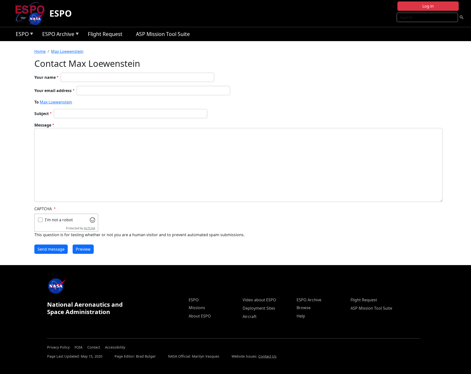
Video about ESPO (259, 300)
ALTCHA (89, 228)
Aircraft (250, 316)
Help (301, 316)
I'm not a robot (59, 219)
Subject (41, 113)
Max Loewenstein (67, 51)
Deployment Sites (259, 308)
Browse (304, 307)
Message (42, 125)
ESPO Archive (57, 35)
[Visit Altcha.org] (92, 219)
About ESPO (200, 316)
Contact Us (267, 356)
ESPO (60, 13)
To (36, 102)
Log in (428, 6)
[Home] (31, 13)
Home (40, 51)
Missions (197, 307)
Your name (45, 77)
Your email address (53, 90)
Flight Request (105, 34)
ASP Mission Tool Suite (163, 34)
